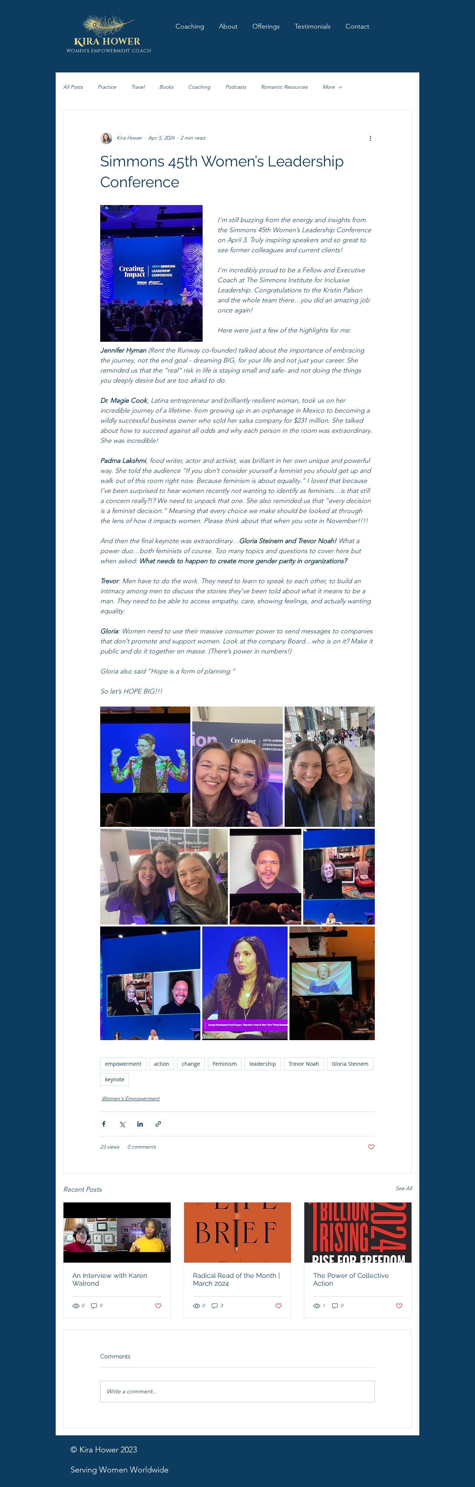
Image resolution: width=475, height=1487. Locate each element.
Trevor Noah (304, 1063)
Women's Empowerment (131, 1098)
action (161, 1063)
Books (166, 87)
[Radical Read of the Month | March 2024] (237, 1232)
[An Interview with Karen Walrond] (117, 1232)
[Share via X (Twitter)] (121, 1123)
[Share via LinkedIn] (140, 1123)
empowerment (123, 1063)
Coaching (199, 87)
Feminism (225, 1063)
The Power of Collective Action (351, 1279)
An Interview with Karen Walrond (109, 1279)
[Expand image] (145, 767)
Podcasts (235, 87)
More (328, 87)
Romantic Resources (284, 87)
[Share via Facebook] (103, 1123)
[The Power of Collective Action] (358, 1232)
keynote (114, 1079)
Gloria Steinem (350, 1063)
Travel (137, 87)
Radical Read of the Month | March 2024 (236, 1279)
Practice (107, 87)
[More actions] (370, 138)
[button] (266, 26)
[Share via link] (158, 1123)
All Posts (73, 87)
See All (404, 1188)
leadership (262, 1063)
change (191, 1063)
